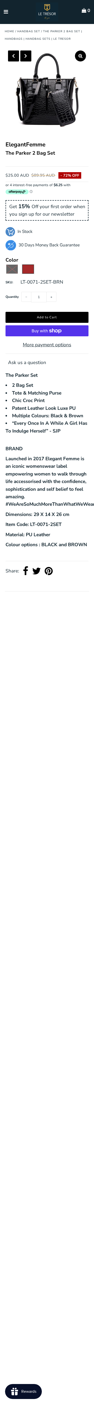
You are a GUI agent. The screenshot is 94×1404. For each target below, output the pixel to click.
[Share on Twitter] (36, 571)
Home (9, 31)
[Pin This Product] (49, 571)
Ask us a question (27, 362)
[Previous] (13, 55)
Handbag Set (28, 31)
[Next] (25, 55)
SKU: (9, 282)
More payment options (47, 345)
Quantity (12, 297)
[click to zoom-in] (80, 55)
